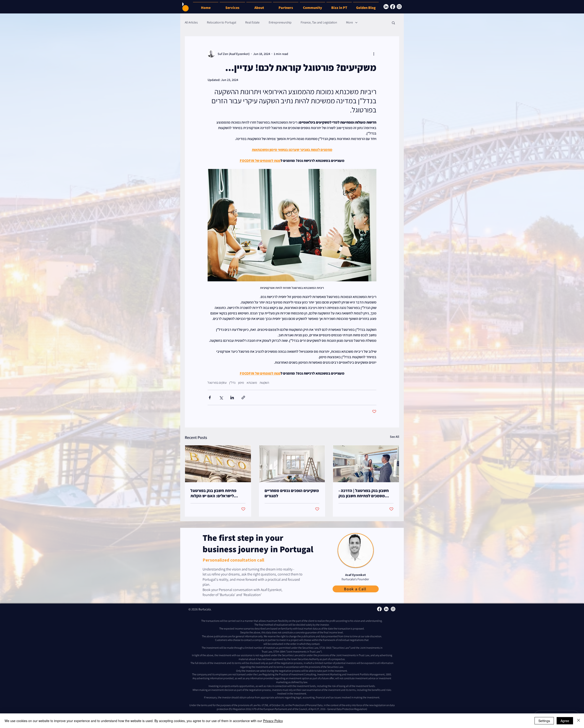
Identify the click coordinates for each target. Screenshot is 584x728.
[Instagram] (399, 6)
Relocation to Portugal (221, 22)
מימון (241, 383)
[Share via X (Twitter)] (221, 397)
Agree (565, 720)
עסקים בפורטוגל (217, 383)
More (349, 22)
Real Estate (252, 22)
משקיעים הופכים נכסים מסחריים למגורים (292, 493)
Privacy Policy (273, 720)
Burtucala (204, 609)
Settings (544, 720)
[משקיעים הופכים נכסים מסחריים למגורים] (292, 463)
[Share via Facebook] (210, 397)
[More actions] (373, 54)
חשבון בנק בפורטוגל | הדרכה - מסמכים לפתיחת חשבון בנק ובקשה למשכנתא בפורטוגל (364, 493)
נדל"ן (232, 383)
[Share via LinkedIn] (232, 397)
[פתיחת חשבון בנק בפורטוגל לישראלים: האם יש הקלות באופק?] (218, 463)
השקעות (264, 383)
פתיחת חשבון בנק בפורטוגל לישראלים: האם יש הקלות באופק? (213, 493)
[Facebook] (392, 6)
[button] (339, 5)
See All (394, 437)
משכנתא (252, 383)
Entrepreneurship (280, 22)
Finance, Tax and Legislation (319, 22)
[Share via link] (243, 397)
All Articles (191, 22)
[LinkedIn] (385, 6)
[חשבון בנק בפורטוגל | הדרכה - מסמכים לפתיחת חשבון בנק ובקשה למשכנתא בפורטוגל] (366, 463)
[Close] (578, 720)
